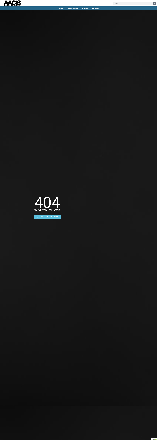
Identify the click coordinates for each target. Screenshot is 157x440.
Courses (61, 8)
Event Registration (73, 8)
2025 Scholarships (96, 8)
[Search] (154, 3)
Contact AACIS (84, 8)
